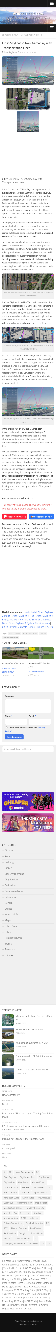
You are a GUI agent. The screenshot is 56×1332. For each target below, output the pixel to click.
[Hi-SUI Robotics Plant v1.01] (8, 1033)
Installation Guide (11, 1197)
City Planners (45, 1177)
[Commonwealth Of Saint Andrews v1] (8, 1060)
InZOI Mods (29, 1268)
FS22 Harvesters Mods (34, 1286)
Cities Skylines (14, 634)
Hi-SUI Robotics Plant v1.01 (30, 1029)
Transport (10, 949)
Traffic (38, 35)
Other (8, 932)
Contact (33, 1324)
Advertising (24, 1324)
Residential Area (13, 937)
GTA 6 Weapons (10, 1271)
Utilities (9, 955)
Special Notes (37, 1233)
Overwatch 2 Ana (44, 1264)
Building (6, 668)
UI (36, 1238)
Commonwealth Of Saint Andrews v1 (35, 1056)
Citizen (8, 868)
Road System (36, 1228)
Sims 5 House (43, 1268)
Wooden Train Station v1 (13, 663)
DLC (49, 1187)
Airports (9, 850)
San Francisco (10, 1233)
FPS (5, 1192)
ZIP (48, 1243)
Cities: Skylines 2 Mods (25, 1321)
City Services (27, 35)
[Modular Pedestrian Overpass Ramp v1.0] (8, 1020)
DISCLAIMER (38, 1187)
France (14, 1192)
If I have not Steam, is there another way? (24, 1138)
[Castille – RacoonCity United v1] (8, 1073)
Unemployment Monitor (14, 1243)
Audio (8, 856)
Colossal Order (38, 1182)
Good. (5, 1157)
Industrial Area (13, 914)
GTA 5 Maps (43, 1290)
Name (8, 716)
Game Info (24, 1192)
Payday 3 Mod (18, 1304)
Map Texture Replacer (13, 1208)
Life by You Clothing (12, 1279)
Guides (8, 908)
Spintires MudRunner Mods (16, 1293)
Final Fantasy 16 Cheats (36, 1297)
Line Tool (43, 634)
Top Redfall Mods (41, 1293)
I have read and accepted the (25, 729)
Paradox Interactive (34, 1223)
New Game (25, 1213)
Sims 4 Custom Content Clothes (34, 1282)
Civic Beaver (23, 1182)
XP (42, 1243)
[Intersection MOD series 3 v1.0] (41, 653)
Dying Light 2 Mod (11, 1286)
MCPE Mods (30, 1301)
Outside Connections (10, 638)
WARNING (33, 1243)
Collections (11, 885)
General (9, 902)
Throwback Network (23, 1238)
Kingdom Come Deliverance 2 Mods (20, 1260)
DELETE (25, 1187)
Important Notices (41, 1192)
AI (4, 1172)
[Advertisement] (28, 155)
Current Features (11, 1187)
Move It (7, 1213)
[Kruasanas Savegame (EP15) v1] (8, 1046)
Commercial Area (14, 891)
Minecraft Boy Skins (39, 1275)
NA (15, 1213)
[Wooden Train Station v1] (15, 653)
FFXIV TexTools (24, 1308)
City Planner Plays (27, 1177)
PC (47, 1223)
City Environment (10, 35)
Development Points (30, 634)
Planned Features (19, 1228)
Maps (8, 920)
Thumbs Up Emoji (12, 1268)
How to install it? (11, 1094)
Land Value (8, 1203)
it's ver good (8, 1148)
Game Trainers (31, 1279)
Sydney (7, 1238)
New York (37, 1213)
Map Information (24, 1203)
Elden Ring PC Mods (12, 1301)
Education (10, 897)
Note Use (34, 1218)
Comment (10, 696)
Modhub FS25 (27, 1264)
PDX (5, 1228)
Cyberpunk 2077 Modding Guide (18, 1290)
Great (5, 1104)
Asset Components (24, 1172)
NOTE (23, 1218)
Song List (23, 1233)
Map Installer (41, 1203)
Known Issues (44, 1197)
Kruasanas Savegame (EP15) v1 (32, 1042)
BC (37, 1172)
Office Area (11, 926)
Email (32, 716)
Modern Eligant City (35, 1208)
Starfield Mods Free (12, 1297)
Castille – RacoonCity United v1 (32, 1069)
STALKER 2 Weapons (31, 1271)
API (10, 1172)
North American (11, 1218)
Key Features (28, 1197)
